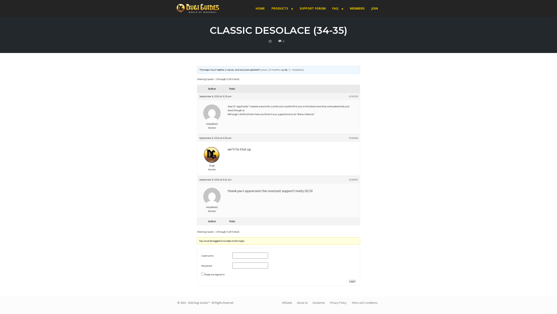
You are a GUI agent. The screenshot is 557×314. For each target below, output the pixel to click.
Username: (207, 255)
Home (260, 8)
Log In (352, 281)
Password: (207, 265)
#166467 (353, 179)
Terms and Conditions (364, 303)
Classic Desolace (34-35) (278, 30)
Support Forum (313, 8)
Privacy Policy (338, 303)
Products (280, 8)
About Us (302, 303)
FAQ (335, 8)
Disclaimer (319, 303)
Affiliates (287, 303)
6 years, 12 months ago (272, 69)
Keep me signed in (215, 274)
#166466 (353, 138)
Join (374, 8)
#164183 (353, 96)
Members (357, 8)
